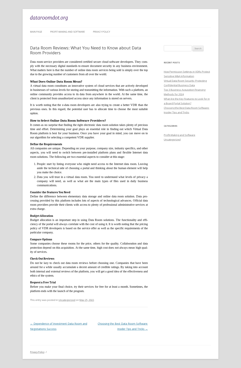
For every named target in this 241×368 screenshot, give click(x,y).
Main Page (36, 31)
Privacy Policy (101, 31)
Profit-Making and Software (67, 31)
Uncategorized (67, 300)
